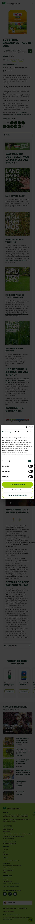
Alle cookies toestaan (17, 484)
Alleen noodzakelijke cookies (17, 495)
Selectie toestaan (17, 490)
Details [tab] (17, 432)
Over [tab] (28, 432)
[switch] (30, 466)
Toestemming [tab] (6, 432)
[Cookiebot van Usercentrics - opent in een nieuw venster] (25, 427)
